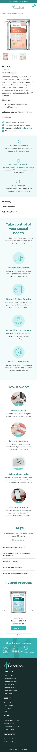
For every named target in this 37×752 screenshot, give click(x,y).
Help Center (8, 705)
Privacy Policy (9, 729)
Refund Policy (9, 723)
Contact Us (8, 708)
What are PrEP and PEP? (12, 567)
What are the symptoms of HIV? (15, 573)
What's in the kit (9, 212)
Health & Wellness (10, 682)
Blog (5, 711)
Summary (6, 202)
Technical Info (8, 207)
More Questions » (18, 540)
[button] (18, 201)
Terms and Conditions (12, 726)
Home (4, 13)
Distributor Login (10, 742)
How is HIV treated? (10, 561)
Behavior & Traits (10, 688)
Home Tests (8, 676)
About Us (7, 702)
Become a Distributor (12, 739)
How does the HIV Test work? (14, 547)
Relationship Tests (10, 679)
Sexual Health (12, 13)
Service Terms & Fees (11, 720)
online (21, 414)
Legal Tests (8, 694)
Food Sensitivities (10, 691)
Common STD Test (18, 621)
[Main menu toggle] (4, 7)
